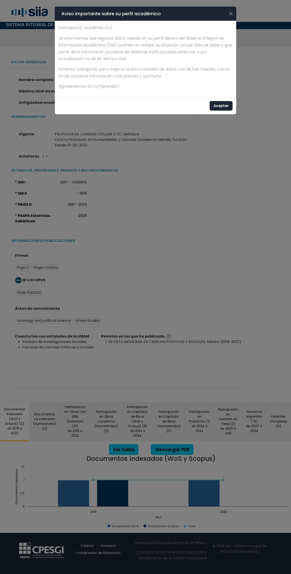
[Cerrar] (230, 13)
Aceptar (221, 105)
